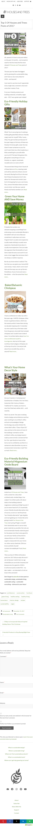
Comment (3, 656)
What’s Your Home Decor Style (14, 369)
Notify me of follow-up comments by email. (13, 723)
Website (2, 703)
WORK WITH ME (11, 1)
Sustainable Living (8, 614)
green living (5, 596)
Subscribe (16, 803)
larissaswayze (6, 611)
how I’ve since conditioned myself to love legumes (16, 338)
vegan (12, 604)
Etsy (16, 169)
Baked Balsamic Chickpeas (13, 286)
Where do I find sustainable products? (16, 754)
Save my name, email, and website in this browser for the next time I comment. (15, 717)
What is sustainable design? (16, 747)
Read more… (13, 351)
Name (2, 682)
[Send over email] (29, 821)
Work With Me (16, 806)
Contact (16, 813)
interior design (14, 600)
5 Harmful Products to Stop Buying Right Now (16, 633)
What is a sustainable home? (16, 757)
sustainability (5, 604)
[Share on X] (16, 821)
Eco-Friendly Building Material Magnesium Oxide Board (16, 461)
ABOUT (3, 1)
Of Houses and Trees (15, 65)
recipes (23, 600)
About (16, 800)
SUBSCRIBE (20, 1)
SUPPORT (26, 1)
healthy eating (15, 596)
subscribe (16, 576)
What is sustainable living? (16, 751)
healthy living (25, 596)
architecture (11, 593)
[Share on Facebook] (10, 821)
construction (20, 593)
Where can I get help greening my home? (16, 760)
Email (2, 692)
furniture (29, 593)
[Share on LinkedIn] (23, 821)
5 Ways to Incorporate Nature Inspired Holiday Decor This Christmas (14, 623)
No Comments (20, 614)
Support (16, 810)
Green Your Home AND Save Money (14, 198)
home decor (4, 600)
